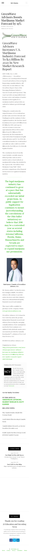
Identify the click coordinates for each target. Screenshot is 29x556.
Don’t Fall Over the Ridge (14, 464)
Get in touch (11, 385)
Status (25, 550)
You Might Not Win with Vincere (14, 455)
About (3, 550)
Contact (8, 550)
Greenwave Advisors (11, 400)
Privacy (13, 550)
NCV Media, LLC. (15, 549)
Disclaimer (19, 550)
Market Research (10, 402)
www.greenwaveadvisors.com (11, 311)
